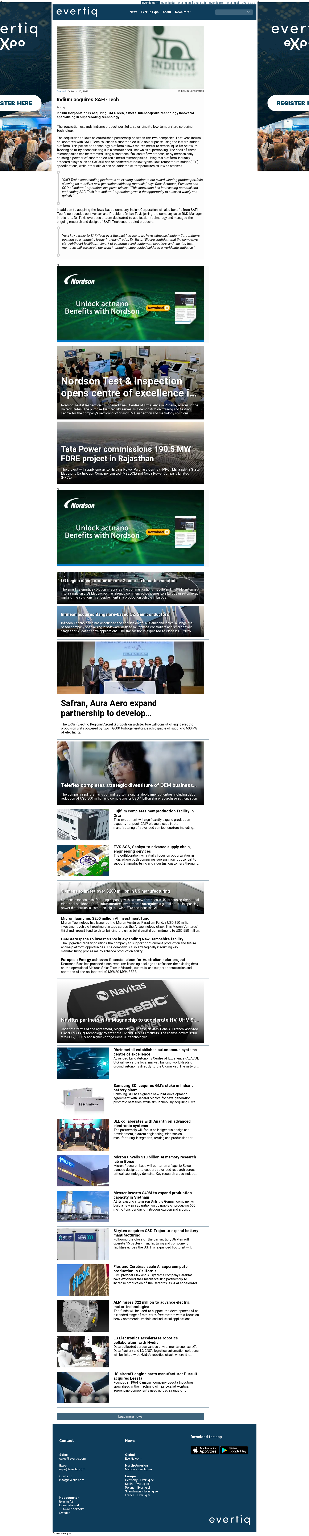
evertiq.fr (200, 2)
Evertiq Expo (150, 12)
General (61, 91)
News (133, 12)
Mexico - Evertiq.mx (138, 1469)
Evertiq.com (133, 1458)
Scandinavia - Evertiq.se (141, 1491)
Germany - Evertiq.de (139, 1480)
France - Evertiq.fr (137, 1495)
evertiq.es (184, 2)
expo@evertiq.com (72, 1469)
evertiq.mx (216, 2)
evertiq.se (248, 2)
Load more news (130, 1417)
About (167, 12)
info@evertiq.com (71, 1480)
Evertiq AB (77, 12)
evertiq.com (150, 2)
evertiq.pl (232, 2)
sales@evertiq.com (72, 1458)
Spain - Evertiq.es (137, 1484)
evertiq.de (168, 2)
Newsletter (183, 12)
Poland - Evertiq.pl (137, 1487)
